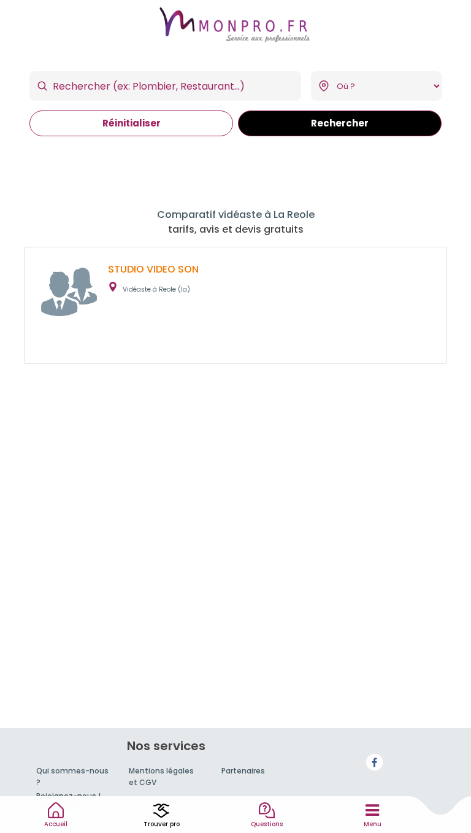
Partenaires (243, 770)
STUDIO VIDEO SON (153, 269)
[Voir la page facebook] (375, 761)
